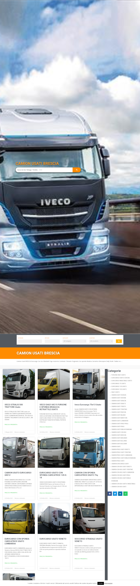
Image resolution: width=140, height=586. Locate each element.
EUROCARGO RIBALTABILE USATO (121, 380)
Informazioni (108, 583)
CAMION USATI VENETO (118, 403)
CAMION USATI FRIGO (117, 426)
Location (92, 338)
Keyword (20, 338)
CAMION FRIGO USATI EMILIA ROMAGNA (123, 458)
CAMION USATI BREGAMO (119, 438)
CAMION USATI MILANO (118, 415)
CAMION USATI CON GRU (118, 432)
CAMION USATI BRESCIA (118, 435)
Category (65, 338)
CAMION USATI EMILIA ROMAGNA (121, 429)
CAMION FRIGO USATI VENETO (120, 449)
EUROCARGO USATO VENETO (53, 539)
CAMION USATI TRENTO (118, 406)
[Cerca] (77, 169)
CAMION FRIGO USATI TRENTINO (121, 452)
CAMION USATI (115, 446)
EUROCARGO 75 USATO (118, 383)
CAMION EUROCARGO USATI (120, 463)
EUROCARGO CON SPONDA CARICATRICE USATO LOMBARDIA (17, 541)
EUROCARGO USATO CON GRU (120, 378)
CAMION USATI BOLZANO (119, 441)
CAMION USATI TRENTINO (119, 409)
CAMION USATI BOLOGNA (119, 443)
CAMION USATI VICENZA (118, 395)
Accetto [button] (101, 583)
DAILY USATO (115, 392)
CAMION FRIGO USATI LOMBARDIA (121, 455)
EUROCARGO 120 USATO (119, 386)
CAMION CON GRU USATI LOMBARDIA (122, 472)
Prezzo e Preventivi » (11, 424)
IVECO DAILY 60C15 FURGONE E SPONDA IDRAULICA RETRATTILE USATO (53, 407)
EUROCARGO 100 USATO (119, 389)
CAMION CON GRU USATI (118, 486)
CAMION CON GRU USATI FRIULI (120, 475)
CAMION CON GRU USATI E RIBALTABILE (123, 484)
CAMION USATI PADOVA (118, 412)
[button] (74, 341)
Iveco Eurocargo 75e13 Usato (88, 404)
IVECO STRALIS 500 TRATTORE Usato (14, 405)
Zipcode (47, 338)
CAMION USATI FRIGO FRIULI (119, 423)
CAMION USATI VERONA (118, 398)
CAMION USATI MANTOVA (119, 418)
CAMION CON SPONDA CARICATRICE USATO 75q (86, 474)
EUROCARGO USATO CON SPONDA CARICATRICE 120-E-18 (53, 475)
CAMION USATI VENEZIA (118, 400)
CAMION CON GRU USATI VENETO (121, 466)
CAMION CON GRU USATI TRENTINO (122, 469)
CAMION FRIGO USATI (117, 461)
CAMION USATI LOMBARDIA (119, 421)
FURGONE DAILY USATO (118, 375)
